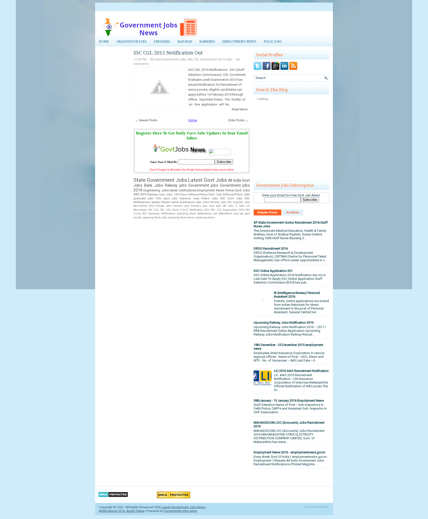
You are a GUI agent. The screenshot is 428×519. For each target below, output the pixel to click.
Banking (207, 41)
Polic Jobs (273, 41)
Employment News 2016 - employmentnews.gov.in (289, 452)
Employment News (239, 41)
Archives (292, 212)
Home (104, 41)
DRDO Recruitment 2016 (271, 248)
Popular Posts (267, 212)
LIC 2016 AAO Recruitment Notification (301, 371)
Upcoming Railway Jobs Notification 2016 (284, 322)
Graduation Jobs (131, 41)
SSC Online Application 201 (273, 271)
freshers (162, 41)
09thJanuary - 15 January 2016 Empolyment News (289, 400)
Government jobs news (180, 511)
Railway (185, 41)
